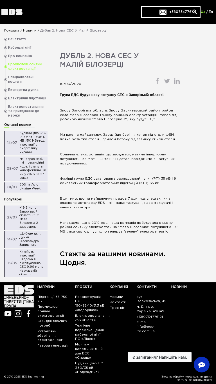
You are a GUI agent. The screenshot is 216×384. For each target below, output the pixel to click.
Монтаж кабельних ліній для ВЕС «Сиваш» (89, 351)
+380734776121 (150, 316)
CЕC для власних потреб (52, 323)
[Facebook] (28, 313)
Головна (11, 30)
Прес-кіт (117, 307)
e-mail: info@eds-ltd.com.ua (146, 327)
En (211, 12)
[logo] (12, 12)
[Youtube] (7, 313)
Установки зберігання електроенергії (50, 336)
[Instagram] (18, 313)
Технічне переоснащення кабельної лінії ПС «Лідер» (89, 332)
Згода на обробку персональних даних (186, 377)
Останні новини (17, 124)
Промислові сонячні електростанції (50, 311)
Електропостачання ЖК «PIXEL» (93, 318)
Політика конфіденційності (194, 380)
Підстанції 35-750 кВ (52, 299)
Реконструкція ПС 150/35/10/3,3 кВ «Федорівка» (90, 303)
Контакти (118, 302)
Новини (30, 30)
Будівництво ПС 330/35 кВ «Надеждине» (89, 368)
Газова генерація (53, 345)
